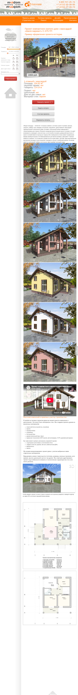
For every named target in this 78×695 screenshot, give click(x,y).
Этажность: (4, 51)
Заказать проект (43, 102)
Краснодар (36, 4)
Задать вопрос (43, 108)
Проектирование (70, 18)
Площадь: (3, 47)
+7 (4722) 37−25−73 (65, 7)
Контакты (73, 20)
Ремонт (44, 20)
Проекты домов (28, 18)
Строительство (28, 20)
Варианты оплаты (43, 120)
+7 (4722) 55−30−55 (65, 4)
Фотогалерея (58, 20)
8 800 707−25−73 (67, 2)
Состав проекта (43, 114)
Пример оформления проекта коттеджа (43, 34)
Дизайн (58, 18)
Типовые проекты (44, 18)
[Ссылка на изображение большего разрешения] (49, 535)
